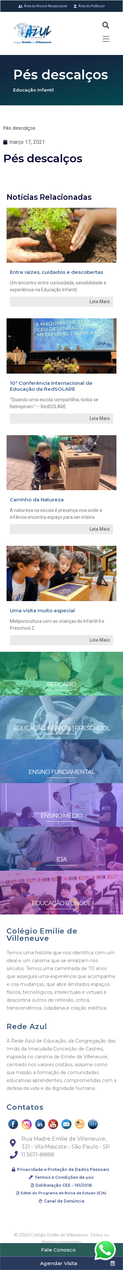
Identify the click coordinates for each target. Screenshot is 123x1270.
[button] (60, 1170)
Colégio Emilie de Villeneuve (42, 935)
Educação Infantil (33, 90)
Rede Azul (27, 1026)
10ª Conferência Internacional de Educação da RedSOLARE (51, 386)
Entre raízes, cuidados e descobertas (56, 272)
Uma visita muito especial (42, 610)
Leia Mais (100, 301)
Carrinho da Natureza (37, 499)
